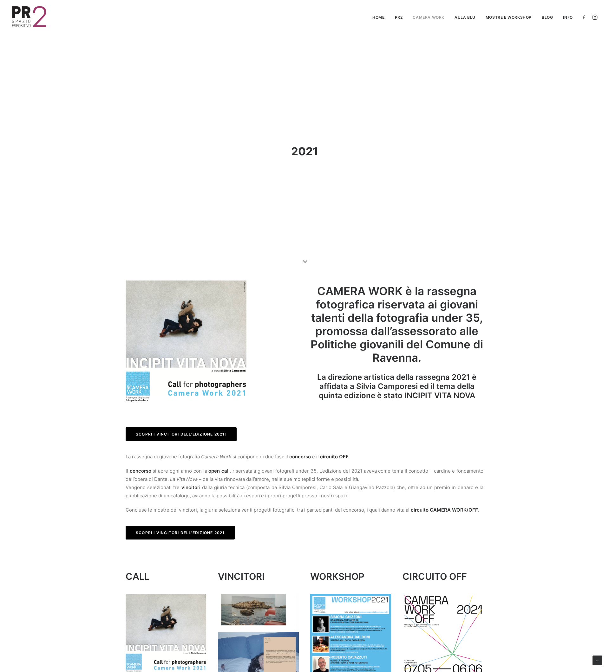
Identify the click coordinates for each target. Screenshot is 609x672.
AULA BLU (465, 17)
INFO (568, 17)
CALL (137, 576)
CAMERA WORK (428, 17)
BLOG (547, 17)
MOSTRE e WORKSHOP (509, 17)
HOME (378, 17)
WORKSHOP (337, 576)
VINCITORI (241, 576)
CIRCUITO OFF (435, 576)
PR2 (399, 17)
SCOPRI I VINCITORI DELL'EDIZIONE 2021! (181, 434)
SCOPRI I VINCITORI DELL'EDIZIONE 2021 (180, 532)
